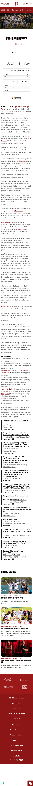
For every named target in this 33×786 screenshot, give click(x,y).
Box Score (15, 53)
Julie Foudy (7, 425)
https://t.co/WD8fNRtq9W (17, 543)
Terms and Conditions (16, 735)
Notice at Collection (16, 750)
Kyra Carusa (18, 107)
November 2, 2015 (9, 429)
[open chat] (30, 783)
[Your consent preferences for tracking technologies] (3, 783)
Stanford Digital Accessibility (17, 713)
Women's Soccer (10, 34)
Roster (22, 10)
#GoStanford (7, 435)
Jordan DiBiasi (6, 373)
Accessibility (17, 718)
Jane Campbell (6, 222)
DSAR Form (16, 740)
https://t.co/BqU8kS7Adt (11, 555)
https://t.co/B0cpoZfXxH (21, 488)
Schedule (15, 10)
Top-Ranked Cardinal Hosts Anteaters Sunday (14, 628)
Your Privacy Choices (16, 745)
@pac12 (11, 443)
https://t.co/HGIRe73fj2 (11, 521)
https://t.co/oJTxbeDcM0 (20, 435)
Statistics (29, 10)
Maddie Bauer (18, 211)
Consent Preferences (16, 730)
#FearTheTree (26, 510)
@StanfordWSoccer (10, 445)
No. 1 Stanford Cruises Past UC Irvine (12, 598)
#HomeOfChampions (10, 461)
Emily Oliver (20, 229)
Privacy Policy (17, 704)
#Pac (13, 531)
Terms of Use (17, 709)
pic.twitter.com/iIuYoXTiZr (21, 446)
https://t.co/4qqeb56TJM (11, 462)
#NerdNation (14, 510)
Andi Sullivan (22, 370)
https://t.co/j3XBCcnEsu (18, 500)
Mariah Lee (22, 161)
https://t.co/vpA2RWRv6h (19, 421)
